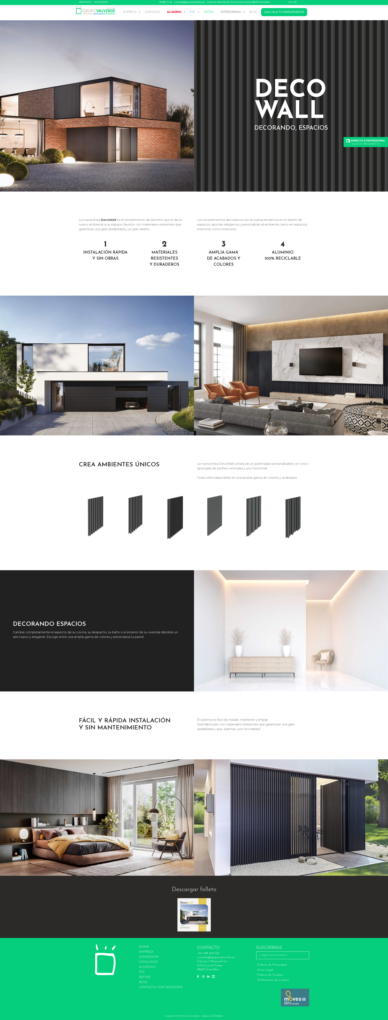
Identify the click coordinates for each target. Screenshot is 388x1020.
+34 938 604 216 (208, 953)
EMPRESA (130, 12)
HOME (144, 946)
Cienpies (217, 1015)
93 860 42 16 (165, 2)
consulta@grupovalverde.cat (189, 2)
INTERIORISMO (231, 12)
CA (290, 2)
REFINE (209, 12)
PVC (193, 12)
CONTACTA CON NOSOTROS (161, 987)
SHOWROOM (149, 957)
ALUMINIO (174, 12)
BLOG (253, 12)
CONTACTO (85, 2)
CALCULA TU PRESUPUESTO (284, 12)
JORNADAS (152, 12)
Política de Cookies (270, 975)
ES (295, 2)
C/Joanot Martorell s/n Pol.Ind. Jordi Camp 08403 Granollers (212, 965)
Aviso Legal (265, 970)
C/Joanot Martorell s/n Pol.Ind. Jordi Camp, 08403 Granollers (238, 2)
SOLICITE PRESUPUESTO (368, 142)
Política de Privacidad (272, 964)
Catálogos (101, 2)
